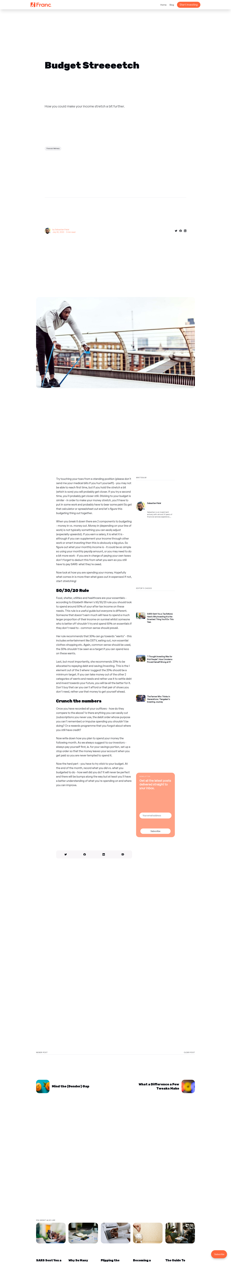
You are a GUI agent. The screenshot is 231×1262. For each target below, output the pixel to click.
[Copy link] (122, 854)
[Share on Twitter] (175, 231)
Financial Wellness (53, 148)
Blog (172, 4)
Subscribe (155, 831)
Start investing (189, 4)
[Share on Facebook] (179, 231)
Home (163, 4)
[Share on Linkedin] (184, 231)
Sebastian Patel (62, 229)
